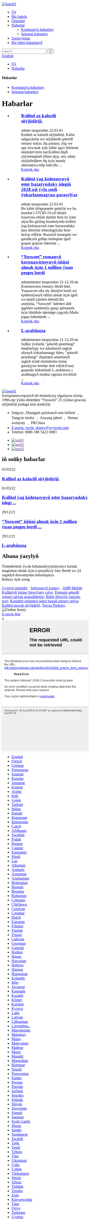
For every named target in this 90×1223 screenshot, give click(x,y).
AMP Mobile (72, 588)
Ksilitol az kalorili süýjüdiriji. (38, 118)
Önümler (18, 21)
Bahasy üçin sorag (16, 579)
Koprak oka (30, 169)
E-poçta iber (11, 614)
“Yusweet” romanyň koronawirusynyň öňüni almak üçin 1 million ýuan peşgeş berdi (47, 264)
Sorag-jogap (21, 38)
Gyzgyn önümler (15, 588)
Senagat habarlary (34, 34)
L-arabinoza (33, 330)
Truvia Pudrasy (53, 605)
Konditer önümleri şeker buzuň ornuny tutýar (44, 601)
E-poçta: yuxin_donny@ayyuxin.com (40, 428)
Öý (14, 12)
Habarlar (18, 25)
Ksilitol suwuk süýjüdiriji (21, 605)
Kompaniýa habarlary (37, 29)
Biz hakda (19, 16)
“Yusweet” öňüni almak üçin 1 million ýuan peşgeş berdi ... (39, 524)
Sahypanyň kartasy (45, 588)
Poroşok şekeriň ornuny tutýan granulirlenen (40, 594)
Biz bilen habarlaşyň (27, 43)
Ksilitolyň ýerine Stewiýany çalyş (27, 592)
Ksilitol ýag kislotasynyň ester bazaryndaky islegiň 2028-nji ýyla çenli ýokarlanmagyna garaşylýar (49, 186)
